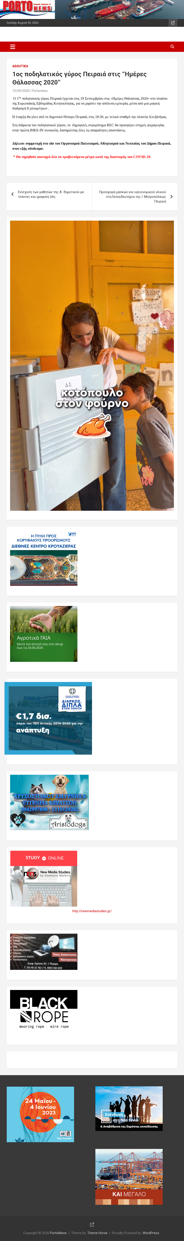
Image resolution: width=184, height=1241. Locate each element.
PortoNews (58, 1233)
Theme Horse (97, 1233)
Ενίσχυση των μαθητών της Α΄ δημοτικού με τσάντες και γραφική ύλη (51, 194)
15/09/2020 (20, 91)
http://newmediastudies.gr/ (92, 911)
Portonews (40, 91)
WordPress (151, 1233)
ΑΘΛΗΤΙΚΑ (20, 66)
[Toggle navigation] (13, 47)
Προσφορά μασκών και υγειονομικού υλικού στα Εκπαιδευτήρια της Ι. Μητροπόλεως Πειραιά (132, 196)
